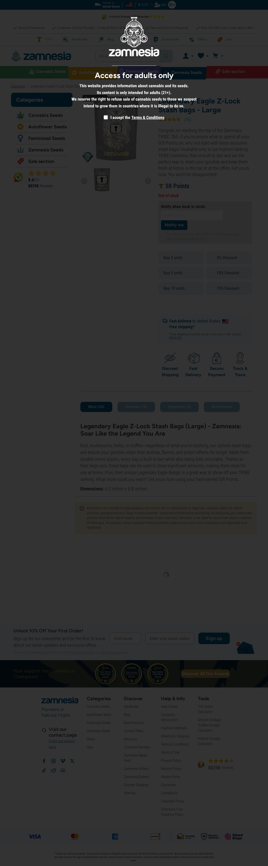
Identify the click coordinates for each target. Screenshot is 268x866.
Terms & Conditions (147, 117)
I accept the (119, 117)
